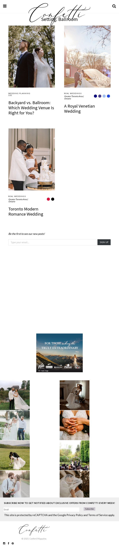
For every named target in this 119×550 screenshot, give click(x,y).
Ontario (67, 98)
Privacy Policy (74, 515)
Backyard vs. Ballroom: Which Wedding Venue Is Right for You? (31, 108)
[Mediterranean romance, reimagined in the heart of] (15, 395)
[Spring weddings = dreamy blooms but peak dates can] (74, 485)
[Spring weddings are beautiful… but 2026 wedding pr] (15, 455)
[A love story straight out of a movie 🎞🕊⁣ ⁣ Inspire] (15, 485)
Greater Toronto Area (73, 96)
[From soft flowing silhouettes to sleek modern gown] (74, 395)
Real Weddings (73, 93)
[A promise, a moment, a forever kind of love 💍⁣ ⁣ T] (74, 425)
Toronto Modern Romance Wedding (25, 211)
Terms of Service (98, 515)
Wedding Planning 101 (19, 94)
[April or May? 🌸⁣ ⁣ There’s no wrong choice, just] (74, 455)
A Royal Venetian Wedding (79, 108)
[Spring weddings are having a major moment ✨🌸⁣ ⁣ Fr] (15, 425)
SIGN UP (104, 242)
